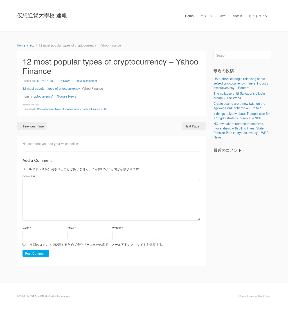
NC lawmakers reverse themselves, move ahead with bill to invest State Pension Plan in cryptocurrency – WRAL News (242, 130)
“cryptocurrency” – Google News (53, 96)
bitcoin (237, 15)
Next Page (191, 126)
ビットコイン (258, 15)
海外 (223, 15)
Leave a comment (86, 81)
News (66, 81)
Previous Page (33, 126)
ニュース (206, 15)
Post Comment (35, 253)
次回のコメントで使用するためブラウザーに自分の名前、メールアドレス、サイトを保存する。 (97, 244)
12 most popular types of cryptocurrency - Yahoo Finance (68, 109)
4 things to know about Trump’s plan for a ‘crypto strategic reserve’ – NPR (242, 115)
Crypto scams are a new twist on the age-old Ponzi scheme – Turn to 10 (239, 105)
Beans (242, 296)
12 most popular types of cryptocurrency (51, 88)
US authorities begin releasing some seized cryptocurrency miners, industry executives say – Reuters (241, 83)
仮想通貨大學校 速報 (42, 15)
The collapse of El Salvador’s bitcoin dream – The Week (239, 95)
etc (37, 104)
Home (189, 15)
